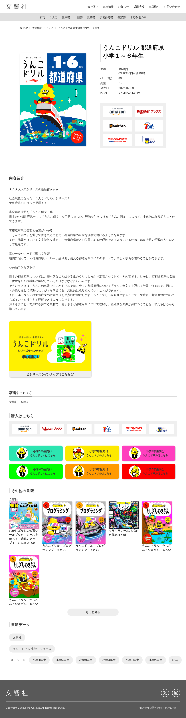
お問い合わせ (172, 6)
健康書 (66, 17)
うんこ (53, 17)
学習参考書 (106, 17)
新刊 (42, 17)
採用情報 (138, 6)
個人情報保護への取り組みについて (160, 707)
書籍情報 (108, 6)
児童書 (91, 17)
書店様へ (154, 6)
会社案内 (93, 6)
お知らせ (123, 6)
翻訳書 (122, 17)
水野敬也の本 (138, 17)
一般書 (78, 17)
